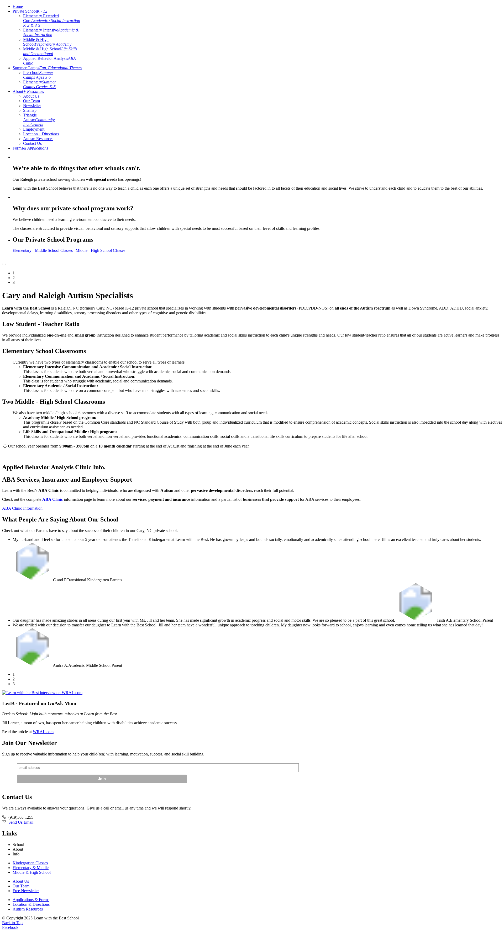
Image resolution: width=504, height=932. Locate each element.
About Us (31, 96)
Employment (33, 129)
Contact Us (32, 143)
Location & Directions (31, 904)
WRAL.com (43, 731)
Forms (30, 148)
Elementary (39, 84)
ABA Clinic (52, 499)
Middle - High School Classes (100, 250)
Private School (30, 11)
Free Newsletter (26, 890)
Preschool (38, 74)
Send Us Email (20, 822)
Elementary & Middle (31, 867)
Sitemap (29, 110)
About (28, 91)
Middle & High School (47, 41)
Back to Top (12, 922)
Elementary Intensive (51, 32)
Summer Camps (47, 68)
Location (41, 134)
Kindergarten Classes (30, 863)
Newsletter (32, 105)
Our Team (31, 101)
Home (18, 6)
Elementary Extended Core (51, 21)
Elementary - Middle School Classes (43, 250)
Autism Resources (38, 138)
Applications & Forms (31, 899)
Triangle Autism (39, 120)
